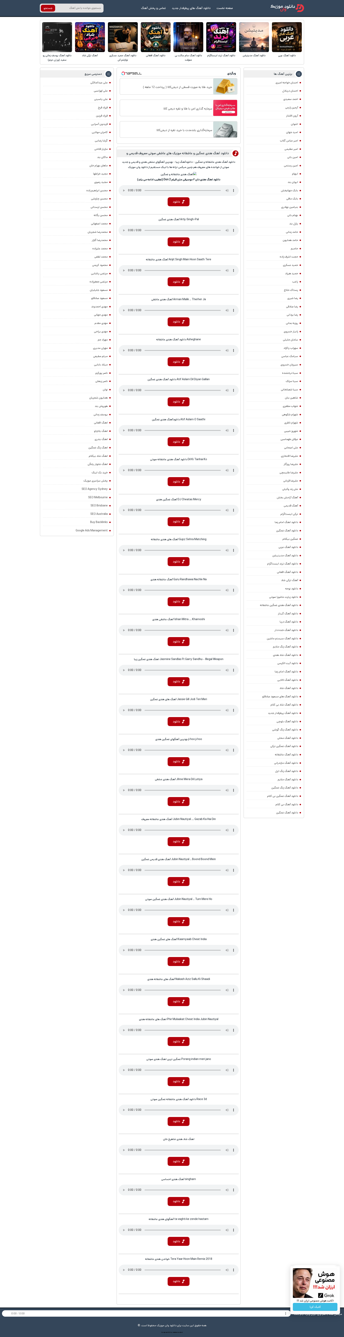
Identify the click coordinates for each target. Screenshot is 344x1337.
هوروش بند (101, 406)
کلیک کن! (315, 1307)
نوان (105, 390)
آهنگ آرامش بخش (287, 497)
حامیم (294, 249)
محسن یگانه (101, 215)
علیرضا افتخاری (289, 456)
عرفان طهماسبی (289, 439)
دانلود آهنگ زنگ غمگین (284, 788)
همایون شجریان (98, 398)
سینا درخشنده (290, 373)
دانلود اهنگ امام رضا (286, 522)
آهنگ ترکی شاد (90, 55)
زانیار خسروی (291, 332)
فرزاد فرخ (103, 108)
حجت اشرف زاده (289, 257)
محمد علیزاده (100, 249)
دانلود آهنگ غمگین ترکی (284, 746)
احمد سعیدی (290, 99)
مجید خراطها (100, 174)
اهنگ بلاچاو (101, 431)
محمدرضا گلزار (100, 240)
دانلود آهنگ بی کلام (287, 804)
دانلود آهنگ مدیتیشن (254, 55)
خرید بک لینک (100, 473)
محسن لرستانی (99, 207)
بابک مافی (292, 199)
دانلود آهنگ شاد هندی (285, 655)
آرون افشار (292, 116)
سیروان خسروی (289, 365)
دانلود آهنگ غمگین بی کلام (282, 796)
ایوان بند (293, 182)
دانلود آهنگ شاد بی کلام (284, 705)
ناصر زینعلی (101, 381)
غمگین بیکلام (290, 539)
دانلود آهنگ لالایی (287, 680)
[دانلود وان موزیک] (287, 8)
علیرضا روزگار (291, 464)
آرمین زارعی (291, 108)
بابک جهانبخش (289, 190)
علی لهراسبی (101, 91)
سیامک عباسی (289, 356)
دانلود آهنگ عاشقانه (286, 755)
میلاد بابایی (101, 365)
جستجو (48, 8)
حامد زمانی (292, 232)
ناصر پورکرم (101, 373)
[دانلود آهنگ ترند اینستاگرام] (221, 37)
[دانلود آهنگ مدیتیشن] (254, 37)
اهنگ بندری (101, 439)
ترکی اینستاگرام (289, 514)
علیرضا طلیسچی (289, 473)
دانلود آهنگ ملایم (288, 779)
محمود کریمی (100, 265)
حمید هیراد (291, 273)
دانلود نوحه (291, 589)
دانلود (176, 202)
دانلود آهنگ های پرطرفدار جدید (191, 8)
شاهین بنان (291, 398)
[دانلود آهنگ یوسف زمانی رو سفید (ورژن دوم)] (57, 37)
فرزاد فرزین (102, 116)
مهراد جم (103, 340)
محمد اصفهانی (99, 224)
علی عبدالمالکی (99, 83)
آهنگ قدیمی (291, 506)
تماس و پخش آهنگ (153, 8)
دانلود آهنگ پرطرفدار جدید (283, 713)
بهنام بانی (292, 215)
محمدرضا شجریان (98, 232)
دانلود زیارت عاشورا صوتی (283, 597)
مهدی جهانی (101, 315)
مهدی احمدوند (99, 307)
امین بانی (292, 157)
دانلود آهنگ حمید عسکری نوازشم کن (122, 58)
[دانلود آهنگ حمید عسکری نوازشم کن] (123, 37)
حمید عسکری (290, 265)
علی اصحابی (291, 448)
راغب (295, 282)
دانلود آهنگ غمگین (287, 531)
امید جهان (292, 132)
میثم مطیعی (100, 356)
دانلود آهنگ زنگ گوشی (285, 730)
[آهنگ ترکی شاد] (90, 37)
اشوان (294, 124)
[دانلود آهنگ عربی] (287, 37)
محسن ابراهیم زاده (97, 190)
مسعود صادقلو (99, 298)
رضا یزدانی (292, 315)
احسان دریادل (290, 91)
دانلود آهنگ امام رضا (286, 672)
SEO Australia (99, 514)
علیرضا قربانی (290, 481)
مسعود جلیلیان (99, 290)
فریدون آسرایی (99, 124)
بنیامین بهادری (289, 207)
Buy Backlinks (99, 522)
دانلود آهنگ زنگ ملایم (285, 647)
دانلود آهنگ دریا (289, 622)
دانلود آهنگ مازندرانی (286, 763)
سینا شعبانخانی (289, 390)
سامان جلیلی (290, 340)
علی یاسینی (101, 99)
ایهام (295, 174)
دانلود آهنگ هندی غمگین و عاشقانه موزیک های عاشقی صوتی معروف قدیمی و (177, 153)
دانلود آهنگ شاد (289, 688)
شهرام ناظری (291, 423)
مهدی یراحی (101, 332)
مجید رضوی (101, 182)
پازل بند (293, 224)
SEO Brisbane (99, 506)
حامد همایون (290, 240)
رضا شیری (292, 298)
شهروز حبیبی (291, 431)
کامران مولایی (100, 132)
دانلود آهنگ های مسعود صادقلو (280, 697)
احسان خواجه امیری (287, 83)
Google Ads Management (92, 531)
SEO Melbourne (98, 497)
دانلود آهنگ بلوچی (287, 721)
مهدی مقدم (101, 323)
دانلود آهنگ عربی (287, 55)
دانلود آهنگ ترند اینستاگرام (221, 55)
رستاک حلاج (291, 290)
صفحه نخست (225, 8)
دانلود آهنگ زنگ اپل (286, 771)
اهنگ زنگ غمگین (98, 448)
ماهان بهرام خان (98, 166)
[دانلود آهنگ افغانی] (156, 37)
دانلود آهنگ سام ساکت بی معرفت (188, 58)
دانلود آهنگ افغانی (155, 55)
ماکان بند (102, 157)
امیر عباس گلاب (289, 141)
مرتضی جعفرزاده (99, 282)
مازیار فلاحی (101, 149)
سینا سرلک (292, 381)
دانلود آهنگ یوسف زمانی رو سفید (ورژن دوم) (57, 58)
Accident (180, 1332)
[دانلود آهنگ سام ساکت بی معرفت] (188, 37)
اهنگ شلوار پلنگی (98, 464)
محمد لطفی (101, 257)
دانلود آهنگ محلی (287, 738)
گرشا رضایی (101, 141)
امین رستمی (291, 166)
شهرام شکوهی (290, 414)
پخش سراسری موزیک (95, 481)
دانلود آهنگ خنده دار (286, 630)
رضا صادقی (292, 307)
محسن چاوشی (99, 199)
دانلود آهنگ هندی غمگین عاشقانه (279, 605)
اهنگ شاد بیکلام (98, 456)
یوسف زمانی (101, 414)
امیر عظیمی (291, 149)
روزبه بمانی (292, 323)
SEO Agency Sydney (95, 489)
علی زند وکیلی (290, 489)
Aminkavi (175, 1332)
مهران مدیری (100, 348)
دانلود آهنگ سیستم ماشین (282, 638)
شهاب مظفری (290, 406)
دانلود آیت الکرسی (287, 663)
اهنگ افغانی (101, 423)
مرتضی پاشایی (99, 273)
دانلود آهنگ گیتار (288, 614)
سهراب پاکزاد (290, 348)
